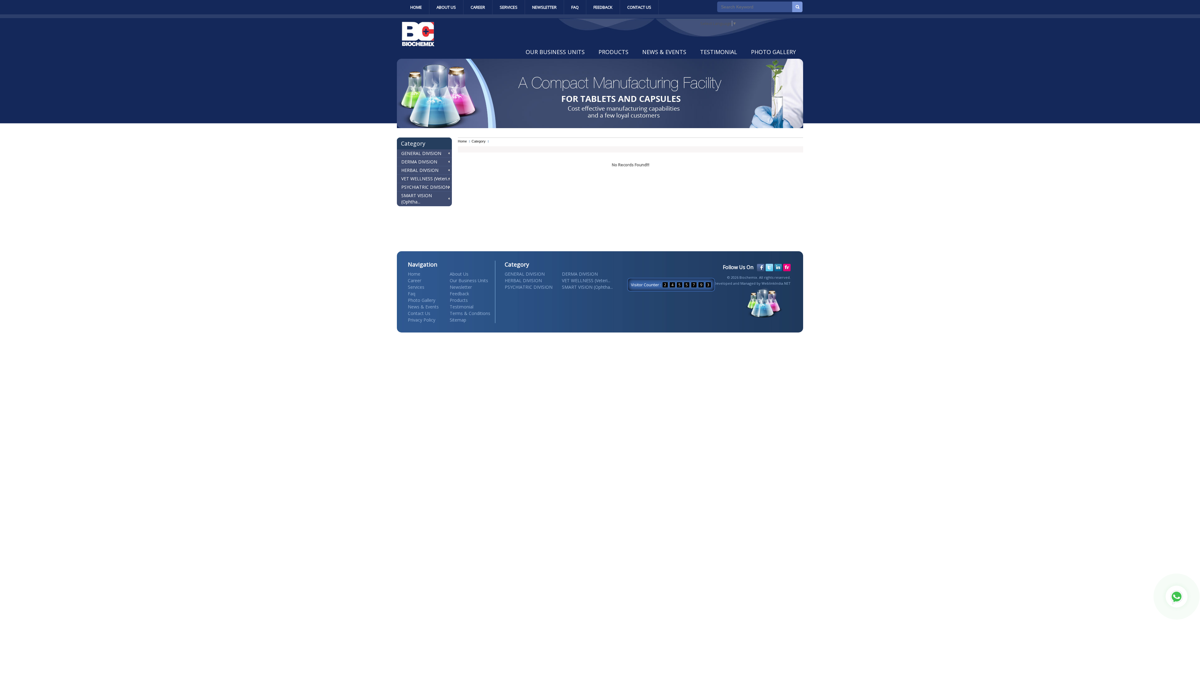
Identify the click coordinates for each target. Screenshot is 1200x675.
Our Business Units (555, 52)
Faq (575, 7)
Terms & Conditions (470, 313)
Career (478, 7)
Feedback (602, 7)
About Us (446, 7)
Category (479, 141)
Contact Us (639, 7)
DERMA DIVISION (419, 162)
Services (509, 7)
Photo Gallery (773, 52)
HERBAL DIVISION (419, 170)
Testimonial (718, 52)
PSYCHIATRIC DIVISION (425, 187)
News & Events (664, 52)
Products (613, 52)
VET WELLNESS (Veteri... (425, 179)
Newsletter (544, 7)
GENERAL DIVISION (421, 153)
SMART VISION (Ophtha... (416, 198)
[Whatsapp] (1177, 597)
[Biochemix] (418, 45)
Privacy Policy (421, 320)
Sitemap (458, 320)
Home (416, 7)
